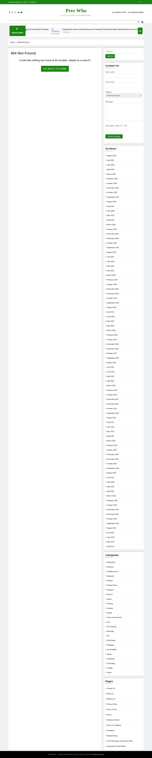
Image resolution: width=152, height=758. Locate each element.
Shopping (110, 645)
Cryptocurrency (112, 571)
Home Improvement (114, 617)
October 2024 (112, 243)
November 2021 (113, 404)
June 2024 (111, 261)
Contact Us (111, 688)
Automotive (111, 562)
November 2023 (113, 294)
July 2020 (110, 477)
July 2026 (110, 160)
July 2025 (110, 206)
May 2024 (110, 266)
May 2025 (110, 215)
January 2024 (112, 284)
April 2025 (110, 220)
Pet (108, 636)
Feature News (112, 585)
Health (109, 613)
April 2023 (110, 326)
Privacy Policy (112, 704)
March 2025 (111, 225)
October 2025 (112, 192)
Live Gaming (111, 626)
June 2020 (111, 482)
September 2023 (113, 303)
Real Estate (111, 640)
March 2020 (111, 496)
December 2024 (113, 234)
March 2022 (111, 385)
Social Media (111, 649)
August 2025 (111, 202)
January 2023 (112, 339)
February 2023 (112, 335)
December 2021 (113, 399)
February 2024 (112, 280)
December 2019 (113, 510)
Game (109, 599)
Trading (109, 668)
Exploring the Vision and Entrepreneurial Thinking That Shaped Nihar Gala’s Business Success (85, 29)
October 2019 (112, 519)
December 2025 (113, 188)
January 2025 (112, 229)
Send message (114, 136)
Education (110, 576)
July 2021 (110, 422)
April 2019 (110, 546)
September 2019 (113, 523)
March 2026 (111, 174)
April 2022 (110, 381)
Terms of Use (112, 709)
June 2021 (111, 427)
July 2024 (110, 257)
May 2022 (110, 376)
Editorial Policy (112, 736)
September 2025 (113, 197)
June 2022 (111, 372)
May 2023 (110, 321)
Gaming (110, 604)
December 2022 (113, 344)
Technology (111, 663)
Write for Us (111, 699)
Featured (110, 590)
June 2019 (111, 537)
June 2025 (111, 211)
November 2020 (113, 459)
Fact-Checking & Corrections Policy (120, 741)
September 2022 (113, 358)
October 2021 (112, 408)
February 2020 (112, 500)
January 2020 (112, 505)
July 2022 (110, 367)
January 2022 (112, 395)
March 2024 (111, 275)
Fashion (110, 581)
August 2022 (111, 362)
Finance (110, 594)
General (110, 608)
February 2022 (112, 390)
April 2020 (110, 491)
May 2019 (110, 542)
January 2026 (112, 183)
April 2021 (110, 436)
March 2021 (111, 441)
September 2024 (113, 247)
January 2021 (112, 450)
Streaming (110, 659)
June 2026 (111, 165)
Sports (109, 654)
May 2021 (110, 431)
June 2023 (111, 317)
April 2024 (110, 271)
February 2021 (112, 445)
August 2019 (111, 528)
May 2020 (110, 487)
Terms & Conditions (114, 725)
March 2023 (111, 330)
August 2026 (111, 156)
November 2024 (113, 238)
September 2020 (113, 468)
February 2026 (112, 179)
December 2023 (113, 289)
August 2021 (111, 418)
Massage (110, 631)
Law (108, 622)
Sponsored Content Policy (116, 746)
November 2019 (113, 514)
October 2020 (112, 464)
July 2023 (110, 312)
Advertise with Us (113, 720)
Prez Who (76, 10)
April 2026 (110, 169)
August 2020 (111, 473)
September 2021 (113, 413)
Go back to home (55, 68)
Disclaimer (111, 730)
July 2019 (110, 533)
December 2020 (113, 454)
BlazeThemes (99, 754)
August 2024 (111, 252)
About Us (110, 694)
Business (110, 567)
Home (109, 715)
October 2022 (112, 353)
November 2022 (113, 349)
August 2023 (111, 307)
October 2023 (112, 298)
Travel (109, 672)
